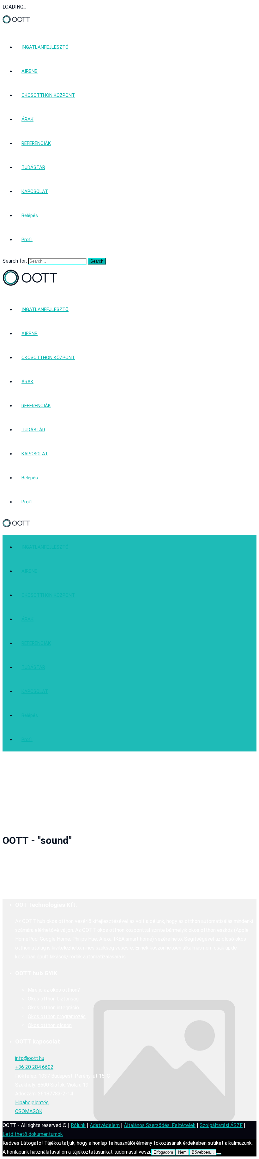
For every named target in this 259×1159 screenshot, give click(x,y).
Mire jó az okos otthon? (54, 990)
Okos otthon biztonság (53, 999)
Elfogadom (163, 1152)
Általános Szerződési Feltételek (160, 1125)
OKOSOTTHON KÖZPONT (48, 95)
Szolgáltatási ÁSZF (221, 1125)
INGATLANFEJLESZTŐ (45, 47)
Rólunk (78, 1125)
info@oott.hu (29, 1058)
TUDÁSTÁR (33, 167)
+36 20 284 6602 (34, 1067)
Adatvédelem (105, 1125)
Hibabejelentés (32, 1103)
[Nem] (218, 1154)
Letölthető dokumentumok (33, 1134)
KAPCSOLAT (34, 191)
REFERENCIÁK (36, 143)
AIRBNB (29, 71)
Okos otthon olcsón (50, 1025)
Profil (27, 239)
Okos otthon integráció (53, 1008)
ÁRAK (27, 119)
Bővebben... (203, 1152)
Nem (182, 1152)
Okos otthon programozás (57, 1016)
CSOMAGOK (28, 1111)
